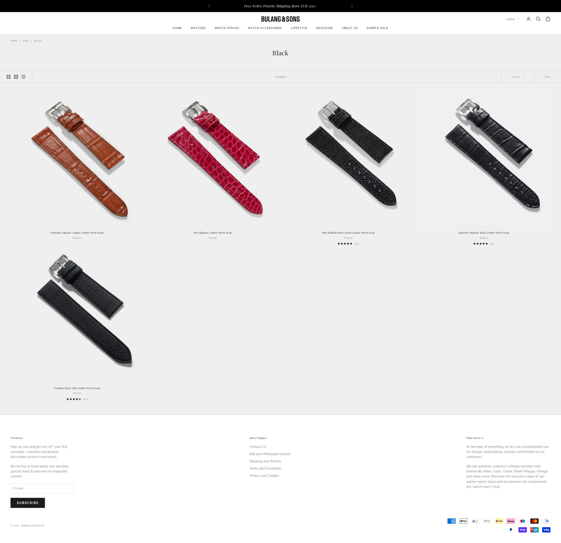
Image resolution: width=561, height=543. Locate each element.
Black (38, 41)
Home (177, 28)
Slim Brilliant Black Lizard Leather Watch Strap (348, 232)
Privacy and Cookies (264, 475)
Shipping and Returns (265, 461)
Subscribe (28, 503)
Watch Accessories (265, 28)
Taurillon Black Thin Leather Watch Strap (77, 388)
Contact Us (258, 446)
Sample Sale (377, 28)
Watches (198, 28)
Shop (26, 41)
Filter (548, 76)
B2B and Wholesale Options (270, 454)
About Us (350, 28)
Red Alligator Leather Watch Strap (213, 232)
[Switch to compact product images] (23, 77)
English (510, 18)
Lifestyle (299, 28)
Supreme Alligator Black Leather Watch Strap (484, 232)
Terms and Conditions (265, 468)
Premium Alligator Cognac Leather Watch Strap (76, 232)
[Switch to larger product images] (9, 77)
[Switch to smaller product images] (16, 77)
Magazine (324, 28)
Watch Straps (227, 28)
